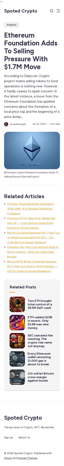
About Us (24, 437)
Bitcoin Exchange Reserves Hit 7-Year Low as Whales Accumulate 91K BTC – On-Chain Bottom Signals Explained (33, 237)
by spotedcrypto (18, 124)
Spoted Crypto (20, 11)
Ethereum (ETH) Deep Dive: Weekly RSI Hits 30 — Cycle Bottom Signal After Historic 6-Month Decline (31, 223)
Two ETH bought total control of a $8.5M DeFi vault (40, 304)
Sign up (8, 437)
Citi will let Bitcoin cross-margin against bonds (41, 377)
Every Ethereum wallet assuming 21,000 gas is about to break (39, 359)
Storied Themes (27, 458)
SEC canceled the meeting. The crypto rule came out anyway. (40, 341)
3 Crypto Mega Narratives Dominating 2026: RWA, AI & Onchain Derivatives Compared (30, 208)
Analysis (11, 24)
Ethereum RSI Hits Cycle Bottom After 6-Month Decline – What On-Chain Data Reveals (33, 252)
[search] (51, 11)
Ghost (8, 458)
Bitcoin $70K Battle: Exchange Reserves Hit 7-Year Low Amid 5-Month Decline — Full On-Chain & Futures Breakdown (32, 266)
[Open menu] (58, 10)
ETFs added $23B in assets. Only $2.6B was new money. (40, 322)
